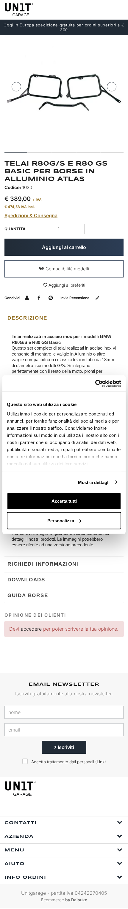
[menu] (118, 9)
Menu (14, 850)
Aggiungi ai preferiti (66, 285)
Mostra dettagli (94, 482)
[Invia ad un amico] (27, 298)
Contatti (20, 823)
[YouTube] (85, 808)
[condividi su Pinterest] (51, 298)
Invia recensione (75, 298)
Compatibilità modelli (66, 269)
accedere (31, 629)
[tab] (64, 318)
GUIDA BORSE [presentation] (27, 595)
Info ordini (25, 877)
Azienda (19, 837)
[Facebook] (58, 808)
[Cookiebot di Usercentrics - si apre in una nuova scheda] (95, 383)
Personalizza (60, 520)
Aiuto (14, 864)
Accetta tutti (64, 501)
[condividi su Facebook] (39, 298)
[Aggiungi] (38, 229)
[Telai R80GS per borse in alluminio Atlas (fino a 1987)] (64, 91)
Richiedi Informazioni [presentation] (43, 564)
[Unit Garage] (19, 10)
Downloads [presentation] (26, 580)
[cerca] (95, 9)
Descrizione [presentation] (27, 318)
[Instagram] (72, 808)
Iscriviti (65, 747)
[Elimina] (79, 229)
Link (100, 761)
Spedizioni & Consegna (30, 215)
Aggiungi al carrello (64, 247)
